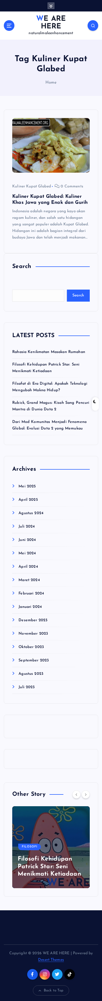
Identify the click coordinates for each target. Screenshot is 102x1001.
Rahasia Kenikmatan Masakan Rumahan (48, 352)
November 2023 (33, 634)
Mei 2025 (27, 486)
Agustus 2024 (31, 513)
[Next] (86, 794)
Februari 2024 (31, 593)
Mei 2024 (27, 553)
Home (51, 83)
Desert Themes (51, 960)
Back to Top (54, 990)
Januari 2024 (30, 607)
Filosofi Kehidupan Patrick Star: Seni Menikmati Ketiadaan (49, 866)
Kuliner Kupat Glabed (31, 186)
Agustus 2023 (30, 674)
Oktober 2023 (31, 647)
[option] (51, 847)
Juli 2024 (26, 527)
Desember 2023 (32, 620)
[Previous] (76, 794)
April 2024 (28, 567)
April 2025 (28, 500)
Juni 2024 (27, 540)
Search (78, 295)
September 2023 (33, 660)
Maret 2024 (29, 580)
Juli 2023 (26, 687)
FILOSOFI (29, 846)
